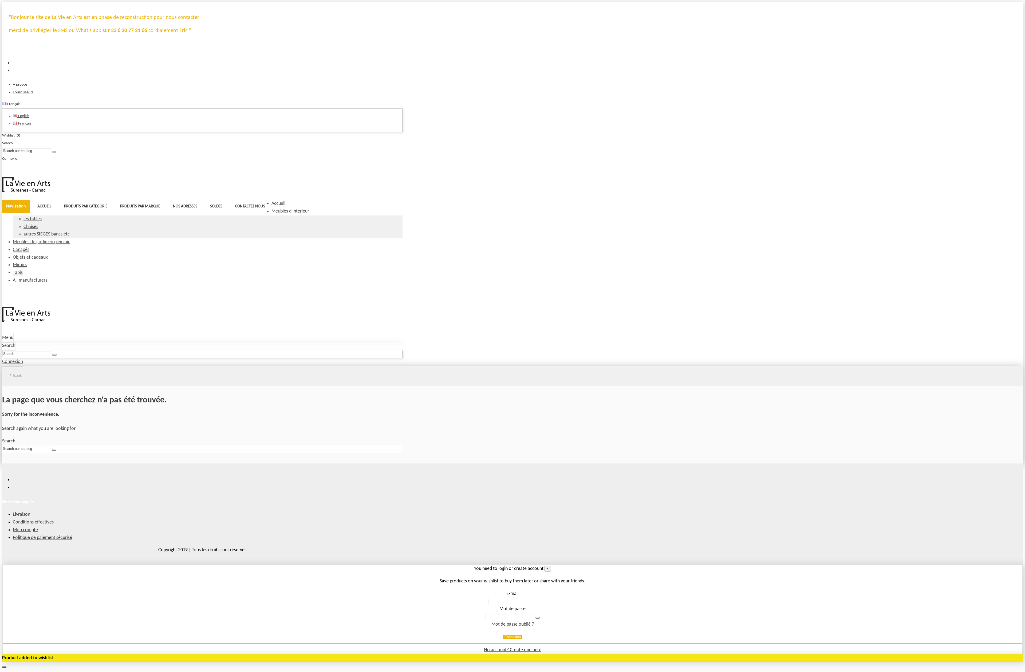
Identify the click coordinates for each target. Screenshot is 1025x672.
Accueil (278, 203)
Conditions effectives (33, 522)
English (23, 116)
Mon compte (25, 530)
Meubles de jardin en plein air (41, 242)
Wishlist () (11, 136)
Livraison (21, 514)
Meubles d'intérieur (290, 211)
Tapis (18, 272)
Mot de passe (512, 608)
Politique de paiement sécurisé (42, 537)
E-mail (512, 593)
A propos (20, 85)
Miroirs (20, 264)
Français (24, 124)
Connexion (512, 637)
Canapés (21, 249)
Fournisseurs (23, 92)
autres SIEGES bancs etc (46, 234)
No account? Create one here (512, 650)
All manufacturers (30, 280)
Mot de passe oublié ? (512, 624)
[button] (86, 206)
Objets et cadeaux (30, 257)
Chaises (30, 226)
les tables (32, 219)
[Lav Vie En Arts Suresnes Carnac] (26, 191)
